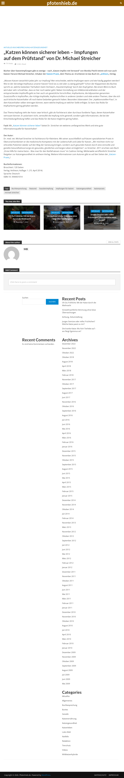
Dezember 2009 (69, 652)
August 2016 (67, 415)
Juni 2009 (66, 679)
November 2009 (69, 657)
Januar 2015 (67, 496)
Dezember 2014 (69, 500)
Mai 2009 (66, 683)
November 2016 (69, 402)
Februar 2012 (68, 563)
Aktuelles (8, 47)
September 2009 (69, 666)
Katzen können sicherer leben (26, 125)
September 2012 (69, 540)
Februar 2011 (68, 603)
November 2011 (69, 576)
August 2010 (67, 625)
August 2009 (67, 670)
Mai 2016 (66, 429)
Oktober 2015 (68, 460)
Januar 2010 (67, 648)
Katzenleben (27, 213)
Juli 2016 (66, 420)
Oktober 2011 (68, 581)
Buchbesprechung (21, 47)
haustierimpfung (46, 188)
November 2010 (69, 616)
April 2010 (66, 634)
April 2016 (66, 433)
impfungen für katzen (65, 188)
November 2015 (69, 455)
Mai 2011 (66, 594)
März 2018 (66, 370)
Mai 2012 (66, 554)
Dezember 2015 (69, 451)
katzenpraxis (99, 188)
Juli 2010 (66, 630)
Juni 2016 (66, 424)
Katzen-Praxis (52, 74)
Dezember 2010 (69, 612)
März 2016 (66, 437)
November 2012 (69, 531)
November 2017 (69, 379)
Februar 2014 (68, 518)
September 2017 (69, 388)
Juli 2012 (66, 545)
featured (32, 188)
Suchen (25, 297)
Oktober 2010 (68, 621)
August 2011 (67, 585)
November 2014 (69, 504)
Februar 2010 (68, 643)
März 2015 (66, 487)
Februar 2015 (68, 491)
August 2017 (67, 393)
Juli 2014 (66, 514)
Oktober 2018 (68, 357)
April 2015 (66, 482)
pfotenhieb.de (62, 3)
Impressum (114, 775)
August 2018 (67, 361)
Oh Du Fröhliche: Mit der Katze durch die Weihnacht (21, 217)
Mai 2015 (66, 478)
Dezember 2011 (69, 572)
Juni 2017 (66, 397)
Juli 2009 (66, 674)
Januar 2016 (67, 446)
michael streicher (12, 192)
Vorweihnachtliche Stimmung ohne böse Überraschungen (62, 217)
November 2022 (69, 348)
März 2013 (66, 527)
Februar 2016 (68, 442)
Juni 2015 (66, 473)
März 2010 (66, 639)
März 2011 (66, 598)
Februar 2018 (68, 375)
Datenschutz (100, 775)
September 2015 (69, 464)
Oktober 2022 (68, 352)
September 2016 (69, 411)
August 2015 (67, 469)
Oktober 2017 (68, 384)
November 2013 (69, 522)
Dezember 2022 (69, 344)
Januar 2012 (67, 567)
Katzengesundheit (39, 47)
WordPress (46, 775)
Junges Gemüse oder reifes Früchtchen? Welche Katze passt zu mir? (102, 217)
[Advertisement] (62, 28)
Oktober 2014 (68, 509)
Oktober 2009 (68, 661)
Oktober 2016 (68, 406)
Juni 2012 (66, 549)
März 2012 (66, 558)
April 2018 (66, 366)
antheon (104, 74)
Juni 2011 (66, 589)
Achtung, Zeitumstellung (72, 317)
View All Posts (113, 242)
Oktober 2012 (68, 536)
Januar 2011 (67, 607)
